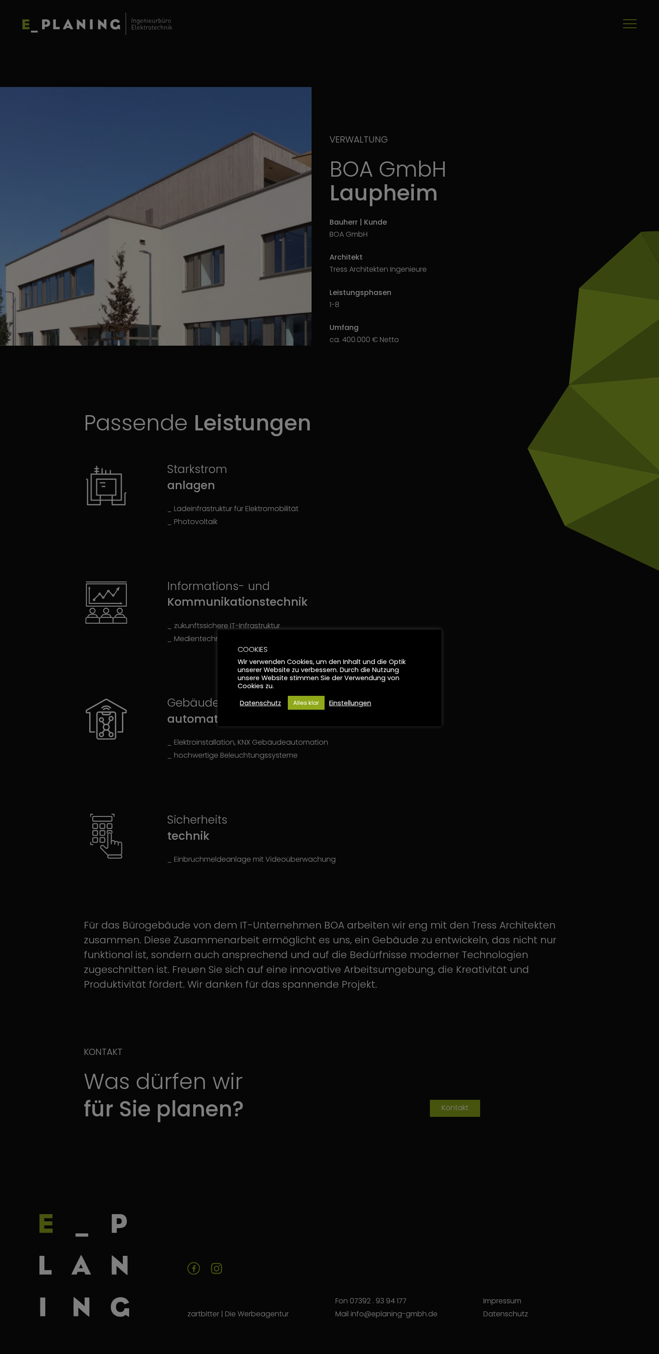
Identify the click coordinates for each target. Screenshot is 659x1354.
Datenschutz (260, 703)
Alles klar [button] (306, 703)
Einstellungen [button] (350, 703)
